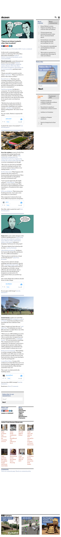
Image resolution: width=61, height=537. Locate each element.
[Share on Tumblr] (12, 46)
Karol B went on (5, 79)
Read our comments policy (23, 471)
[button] (55, 17)
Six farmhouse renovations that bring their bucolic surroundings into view (48, 40)
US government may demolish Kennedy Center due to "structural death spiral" (48, 33)
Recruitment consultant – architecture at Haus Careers (49, 107)
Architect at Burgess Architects (46, 118)
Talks (20, 413)
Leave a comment (27, 49)
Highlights (8, 515)
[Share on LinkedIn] (10, 46)
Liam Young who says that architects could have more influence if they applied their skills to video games (12, 240)
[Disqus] (17, 492)
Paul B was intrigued (7, 89)
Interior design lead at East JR (48, 123)
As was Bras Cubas (6, 361)
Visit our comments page (8, 471)
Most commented (53, 22)
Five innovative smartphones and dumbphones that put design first (49, 46)
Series (21, 409)
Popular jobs (40, 96)
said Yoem (8, 75)
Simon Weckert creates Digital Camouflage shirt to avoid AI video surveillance (48, 26)
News (9, 386)
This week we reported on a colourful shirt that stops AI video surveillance (48, 53)
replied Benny (10, 182)
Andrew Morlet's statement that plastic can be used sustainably (11, 57)
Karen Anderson (5, 49)
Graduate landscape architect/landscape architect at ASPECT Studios (49, 101)
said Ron (13, 169)
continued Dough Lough (11, 265)
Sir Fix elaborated (6, 172)
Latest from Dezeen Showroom (11, 422)
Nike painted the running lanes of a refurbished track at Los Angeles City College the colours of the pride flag (11, 158)
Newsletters (23, 416)
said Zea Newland (11, 248)
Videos (21, 415)
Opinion (21, 412)
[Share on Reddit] (8, 46)
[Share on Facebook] (2, 46)
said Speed (9, 108)
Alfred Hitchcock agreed (8, 250)
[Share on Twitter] (4, 46)
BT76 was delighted (6, 191)
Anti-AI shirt (27, 518)
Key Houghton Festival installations (48, 519)
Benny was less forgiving (8, 350)
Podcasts (22, 418)
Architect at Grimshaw (47, 112)
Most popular (40, 22)
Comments (15, 386)
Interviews (22, 410)
